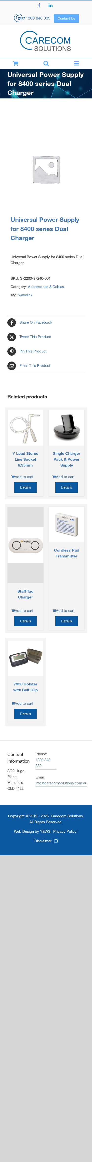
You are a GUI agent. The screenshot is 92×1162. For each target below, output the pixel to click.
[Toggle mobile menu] (76, 63)
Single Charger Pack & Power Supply (66, 459)
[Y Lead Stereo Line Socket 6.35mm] (25, 428)
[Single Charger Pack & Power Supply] (67, 428)
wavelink (25, 295)
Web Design (24, 831)
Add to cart (24, 477)
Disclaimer (43, 841)
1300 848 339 (38, 18)
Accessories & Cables (46, 287)
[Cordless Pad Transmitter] (67, 525)
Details (25, 487)
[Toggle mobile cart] (15, 63)
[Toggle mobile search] (46, 63)
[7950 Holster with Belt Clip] (25, 658)
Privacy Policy (65, 831)
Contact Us (66, 18)
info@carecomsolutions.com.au (61, 783)
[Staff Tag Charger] (25, 545)
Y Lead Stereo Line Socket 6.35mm (26, 459)
